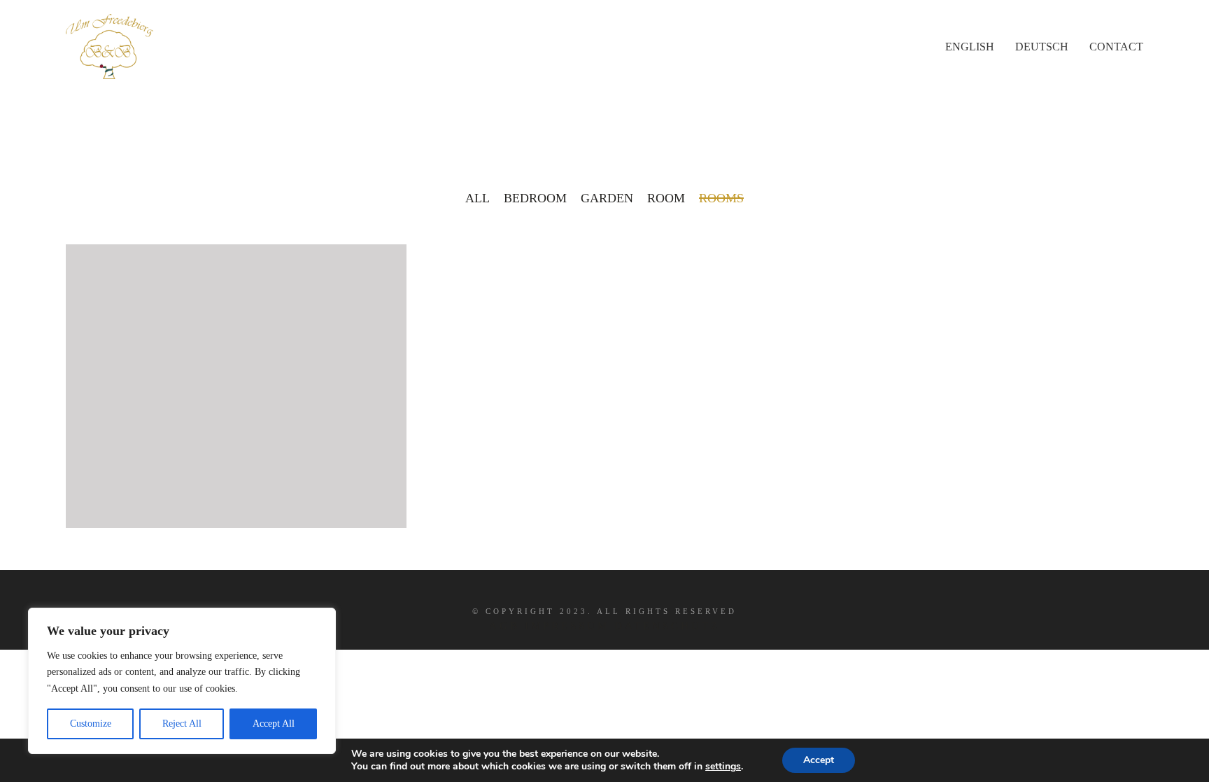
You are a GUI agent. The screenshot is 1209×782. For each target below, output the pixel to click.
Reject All (182, 723)
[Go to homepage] (109, 46)
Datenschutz (667, 625)
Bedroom (535, 198)
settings (723, 766)
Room (666, 198)
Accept (818, 760)
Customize (90, 723)
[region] (182, 681)
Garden (607, 198)
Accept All (274, 723)
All (477, 198)
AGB (504, 625)
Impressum (567, 625)
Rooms (721, 198)
